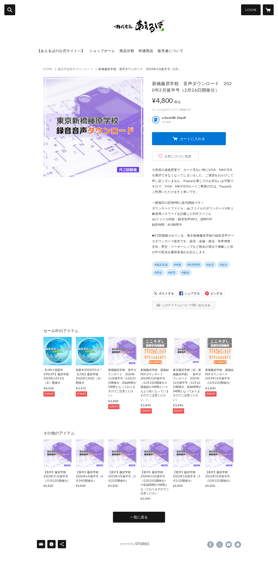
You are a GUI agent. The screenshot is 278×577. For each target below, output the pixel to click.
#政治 (223, 264)
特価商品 (146, 51)
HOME (48, 69)
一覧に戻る (139, 517)
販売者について (171, 51)
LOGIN (250, 10)
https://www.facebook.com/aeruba (210, 544)
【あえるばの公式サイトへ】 (61, 51)
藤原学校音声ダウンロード (75, 69)
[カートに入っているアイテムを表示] (268, 9)
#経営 (171, 272)
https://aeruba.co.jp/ (238, 544)
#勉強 (185, 272)
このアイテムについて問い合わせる (186, 305)
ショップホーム (102, 51)
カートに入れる (192, 138)
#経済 (210, 264)
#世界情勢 (193, 264)
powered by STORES (135, 543)
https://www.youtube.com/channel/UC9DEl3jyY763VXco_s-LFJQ (228, 544)
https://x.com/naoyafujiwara (219, 544)
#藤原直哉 (161, 264)
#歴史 (158, 272)
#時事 (177, 264)
